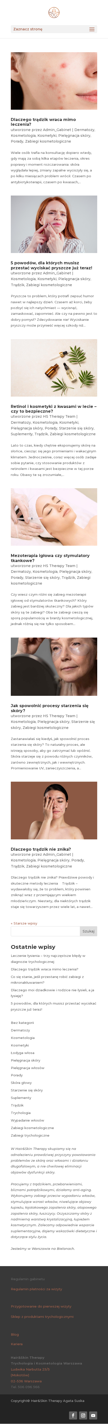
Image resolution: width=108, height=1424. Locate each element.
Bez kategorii (22, 1023)
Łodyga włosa (22, 1053)
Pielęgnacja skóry (74, 135)
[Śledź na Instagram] (83, 1415)
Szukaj (88, 931)
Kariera (17, 1344)
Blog (15, 1334)
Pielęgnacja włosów (27, 1068)
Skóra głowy (21, 1083)
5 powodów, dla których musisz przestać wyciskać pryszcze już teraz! (51, 265)
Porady (17, 141)
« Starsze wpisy (24, 923)
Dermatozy (84, 130)
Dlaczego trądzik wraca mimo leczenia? (44, 969)
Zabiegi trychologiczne (30, 1135)
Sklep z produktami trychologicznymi (42, 1317)
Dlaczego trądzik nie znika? (41, 849)
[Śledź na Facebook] (73, 1415)
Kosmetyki (47, 135)
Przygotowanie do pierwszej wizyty (41, 1306)
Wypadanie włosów (27, 1120)
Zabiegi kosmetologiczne (48, 141)
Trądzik (17, 285)
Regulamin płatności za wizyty (36, 1289)
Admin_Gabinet (57, 130)
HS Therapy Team (59, 416)
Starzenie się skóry (76, 428)
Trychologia (21, 1113)
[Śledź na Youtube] (93, 1415)
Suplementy (22, 434)
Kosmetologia (23, 135)
